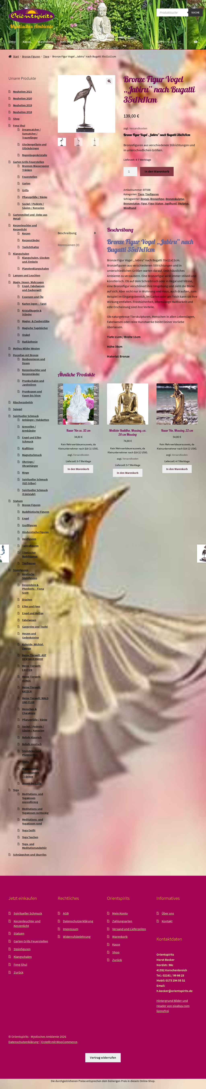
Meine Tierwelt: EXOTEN (31, 668)
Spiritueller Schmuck (26, 416)
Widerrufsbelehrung (77, 937)
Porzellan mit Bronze (25, 355)
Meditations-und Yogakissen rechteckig (35, 811)
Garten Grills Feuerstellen (28, 162)
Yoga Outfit (28, 830)
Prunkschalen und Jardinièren (33, 383)
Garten (26, 183)
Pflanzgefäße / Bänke (34, 197)
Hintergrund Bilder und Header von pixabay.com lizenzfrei (173, 1006)
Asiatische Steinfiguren (29, 576)
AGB (66, 913)
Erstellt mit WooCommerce (59, 1042)
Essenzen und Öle (32, 297)
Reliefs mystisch (32, 744)
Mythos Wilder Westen (26, 348)
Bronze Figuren (31, 56)
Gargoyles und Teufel (35, 626)
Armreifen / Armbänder (29, 428)
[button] (109, 81)
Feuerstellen (29, 177)
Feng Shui (19, 125)
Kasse (27, 42)
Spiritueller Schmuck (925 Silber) (35, 481)
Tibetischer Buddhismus (29, 554)
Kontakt (87, 42)
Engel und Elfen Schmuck (31, 439)
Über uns (168, 913)
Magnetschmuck (32, 455)
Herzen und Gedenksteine (30, 635)
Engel (25, 518)
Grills (25, 190)
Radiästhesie (30, 341)
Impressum (70, 929)
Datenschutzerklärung (78, 921)
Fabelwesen (29, 620)
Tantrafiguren (30, 546)
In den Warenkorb (157, 171)
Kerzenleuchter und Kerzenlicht (25, 227)
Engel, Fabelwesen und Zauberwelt (33, 288)
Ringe (25, 472)
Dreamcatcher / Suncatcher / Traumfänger (31, 133)
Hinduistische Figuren (35, 532)
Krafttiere (28, 448)
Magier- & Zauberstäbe (35, 321)
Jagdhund (170, 203)
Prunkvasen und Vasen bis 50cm (32, 393)
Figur (144, 203)
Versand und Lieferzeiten (129, 929)
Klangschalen (21, 253)
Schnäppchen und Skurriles (29, 854)
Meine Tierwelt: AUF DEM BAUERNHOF (34, 657)
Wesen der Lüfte (31, 783)
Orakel (26, 335)
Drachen (27, 599)
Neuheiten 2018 (22, 112)
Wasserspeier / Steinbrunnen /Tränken (31, 772)
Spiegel (17, 409)
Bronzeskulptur (175, 199)
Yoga (16, 790)
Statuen (18, 501)
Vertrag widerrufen (103, 1057)
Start (16, 56)
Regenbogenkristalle (34, 155)
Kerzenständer (31, 240)
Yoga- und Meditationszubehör (34, 846)
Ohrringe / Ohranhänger (30, 464)
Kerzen (26, 233)
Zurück (18, 972)
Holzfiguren (29, 539)
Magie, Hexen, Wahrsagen (28, 282)
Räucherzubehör (23, 402)
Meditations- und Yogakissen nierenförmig (32, 798)
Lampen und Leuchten (26, 275)
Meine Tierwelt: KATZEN (31, 689)
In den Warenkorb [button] (78, 469)
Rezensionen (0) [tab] (68, 245)
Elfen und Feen (31, 606)
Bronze (145, 199)
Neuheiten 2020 (22, 98)
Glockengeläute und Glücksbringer (34, 146)
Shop (12, 42)
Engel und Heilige (32, 613)
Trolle (25, 761)
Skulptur (183, 203)
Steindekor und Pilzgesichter (31, 753)
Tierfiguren (152, 194)
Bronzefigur (157, 199)
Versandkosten (138, 128)
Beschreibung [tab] (67, 233)
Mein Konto (67, 42)
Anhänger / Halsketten (35, 420)
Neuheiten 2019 (22, 105)
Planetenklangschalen (35, 268)
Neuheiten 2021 (22, 91)
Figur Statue (155, 203)
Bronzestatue (132, 203)
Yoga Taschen (30, 837)
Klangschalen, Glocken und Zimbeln (35, 260)
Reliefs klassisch (32, 737)
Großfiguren (29, 525)
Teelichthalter (30, 247)
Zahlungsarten (122, 921)
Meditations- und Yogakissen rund (32, 821)
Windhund (130, 208)
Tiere (46, 56)
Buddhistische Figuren (35, 512)
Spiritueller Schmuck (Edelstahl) (35, 492)
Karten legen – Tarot (34, 303)
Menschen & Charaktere (29, 711)
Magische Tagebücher (35, 328)
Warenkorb (45, 42)
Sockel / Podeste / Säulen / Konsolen (33, 206)
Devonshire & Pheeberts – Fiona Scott (33, 589)
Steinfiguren (20, 570)
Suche (195, 12)
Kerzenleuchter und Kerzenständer (34, 372)
